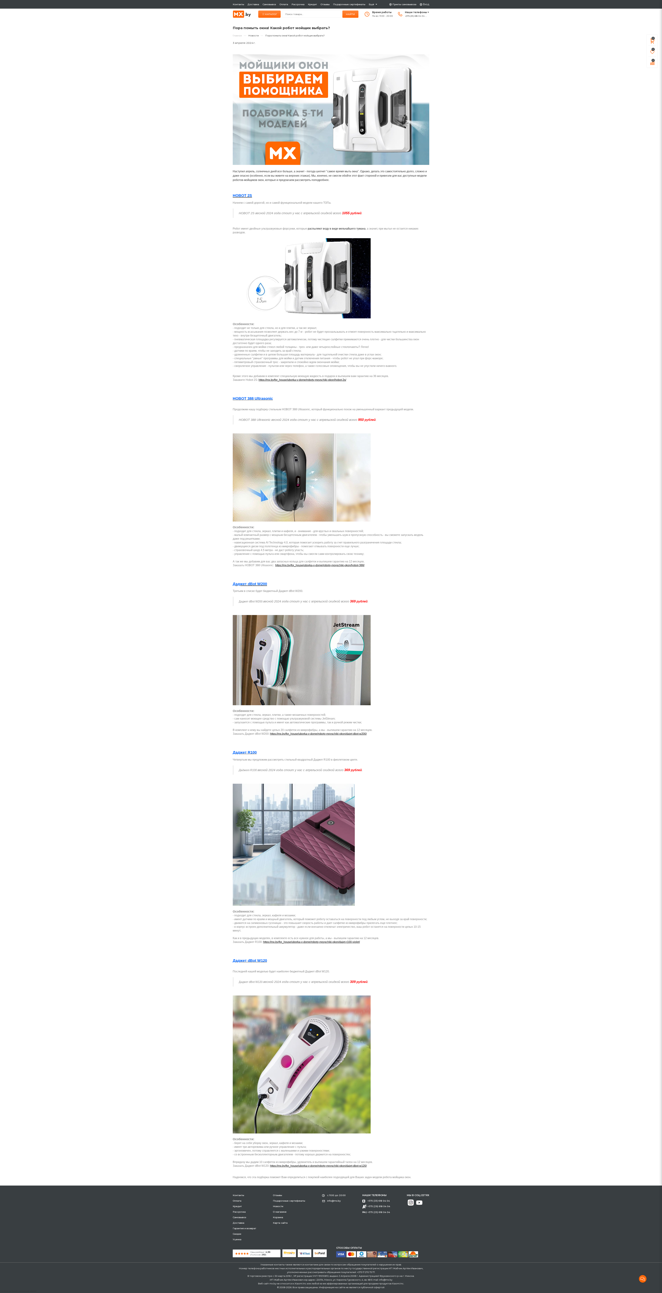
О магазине (280, 1211)
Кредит (312, 4)
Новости (278, 1206)
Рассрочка (298, 4)
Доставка (253, 4)
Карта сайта (280, 1222)
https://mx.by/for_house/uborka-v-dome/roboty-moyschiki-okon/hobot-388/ (319, 565)
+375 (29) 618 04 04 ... (416, 16)
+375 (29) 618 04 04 (379, 1206)
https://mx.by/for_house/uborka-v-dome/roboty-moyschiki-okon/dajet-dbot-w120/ (318, 1165)
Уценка (237, 1239)
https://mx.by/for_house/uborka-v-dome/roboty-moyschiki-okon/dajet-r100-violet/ (311, 941)
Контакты (238, 4)
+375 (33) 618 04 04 (379, 1200)
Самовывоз (269, 4)
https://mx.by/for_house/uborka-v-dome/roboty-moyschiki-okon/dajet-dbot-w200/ (318, 733)
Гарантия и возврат (244, 1228)
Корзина (278, 1217)
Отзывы (325, 4)
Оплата (283, 4)
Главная (237, 35)
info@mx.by (334, 1200)
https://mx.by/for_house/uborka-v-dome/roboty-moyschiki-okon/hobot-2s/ (302, 379)
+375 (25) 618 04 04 (379, 1212)
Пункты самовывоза (404, 4)
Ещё (371, 4)
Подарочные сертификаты (349, 4)
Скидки (237, 1233)
